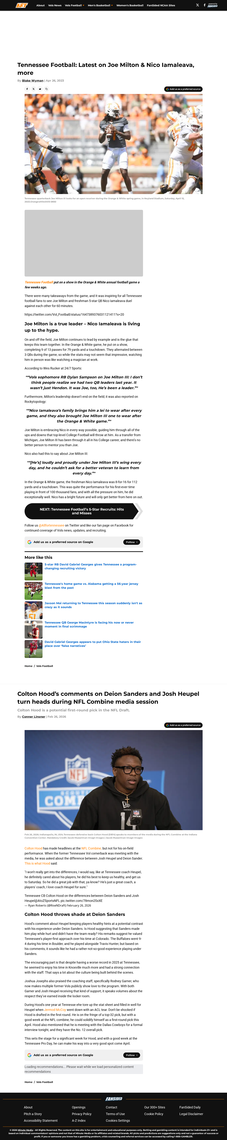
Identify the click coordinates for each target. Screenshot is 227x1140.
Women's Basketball (129, 5)
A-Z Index (79, 1120)
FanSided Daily (190, 1107)
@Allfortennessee (51, 525)
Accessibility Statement (41, 1120)
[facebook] (204, 5)
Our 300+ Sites (154, 1107)
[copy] (46, 88)
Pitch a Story (33, 1114)
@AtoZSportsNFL (47, 901)
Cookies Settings (118, 1120)
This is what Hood (37, 863)
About (40, 5)
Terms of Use (115, 1114)
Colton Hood (34, 848)
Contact (111, 1107)
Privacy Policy (82, 1114)
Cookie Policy (153, 1114)
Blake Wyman (32, 80)
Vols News (54, 5)
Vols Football (44, 666)
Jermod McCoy (55, 1010)
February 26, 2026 (79, 905)
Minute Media (25, 1130)
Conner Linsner (33, 716)
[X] (197, 5)
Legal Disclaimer (191, 1114)
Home (28, 666)
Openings (78, 1107)
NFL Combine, (91, 848)
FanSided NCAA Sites (161, 5)
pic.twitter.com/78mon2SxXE (81, 901)
